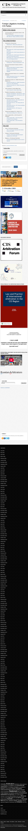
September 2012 (4, 738)
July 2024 (2, 487)
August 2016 (3, 657)
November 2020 (4, 558)
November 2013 (4, 711)
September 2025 (4, 464)
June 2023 (3, 504)
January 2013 (3, 730)
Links (16, 821)
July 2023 (2, 502)
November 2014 (4, 688)
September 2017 (4, 632)
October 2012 (3, 736)
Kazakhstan (11, 794)
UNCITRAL (24, 802)
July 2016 (2, 659)
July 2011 (2, 763)
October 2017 (3, 630)
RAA (15, 797)
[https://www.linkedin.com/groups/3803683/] (10, 157)
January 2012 (3, 753)
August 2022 (3, 518)
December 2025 (4, 462)
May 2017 (2, 640)
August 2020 (3, 564)
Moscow (23, 796)
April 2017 (3, 641)
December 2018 (4, 603)
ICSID (23, 791)
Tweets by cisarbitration (5, 387)
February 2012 (3, 752)
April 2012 (3, 748)
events (2, 791)
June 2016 (3, 661)
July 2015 (2, 674)
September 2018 (4, 609)
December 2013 (4, 709)
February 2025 (3, 475)
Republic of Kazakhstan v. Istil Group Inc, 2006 (16, 93)
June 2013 (3, 721)
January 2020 (3, 578)
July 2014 (2, 696)
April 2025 (3, 473)
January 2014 (3, 707)
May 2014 (2, 699)
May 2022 (2, 524)
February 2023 (3, 508)
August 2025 (3, 466)
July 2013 (2, 719)
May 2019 (2, 593)
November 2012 (4, 734)
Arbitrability (3, 784)
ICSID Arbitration (4, 793)
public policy (11, 797)
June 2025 (3, 470)
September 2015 (4, 672)
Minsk (11, 796)
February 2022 (3, 529)
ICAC (18, 791)
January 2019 (3, 601)
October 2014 (3, 690)
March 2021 (3, 551)
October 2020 (3, 560)
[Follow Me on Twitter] (8, 157)
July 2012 (2, 742)
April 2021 (3, 549)
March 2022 (3, 528)
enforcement (4, 790)
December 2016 (4, 649)
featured (13, 791)
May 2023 (2, 506)
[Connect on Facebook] (6, 157)
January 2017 (3, 647)
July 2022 (2, 520)
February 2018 (3, 622)
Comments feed (4, 811)
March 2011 (3, 771)
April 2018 (3, 618)
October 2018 (3, 607)
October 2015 (3, 670)
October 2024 (3, 483)
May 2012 (2, 746)
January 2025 (3, 477)
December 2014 (4, 686)
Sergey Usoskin (17, 800)
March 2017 (3, 643)
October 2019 (3, 584)
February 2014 (3, 705)
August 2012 (3, 740)
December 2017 (4, 626)
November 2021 (4, 535)
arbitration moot (6, 785)
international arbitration (14, 793)
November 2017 (4, 628)
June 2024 (3, 489)
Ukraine (19, 802)
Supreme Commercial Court (11, 802)
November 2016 (4, 651)
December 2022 (4, 510)
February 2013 (3, 728)
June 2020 (3, 568)
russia (9, 799)
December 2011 (4, 755)
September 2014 (4, 692)
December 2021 (4, 533)
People (8, 821)
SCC (4, 800)
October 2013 (3, 713)
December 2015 (4, 667)
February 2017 (3, 645)
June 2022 (3, 522)
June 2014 (3, 697)
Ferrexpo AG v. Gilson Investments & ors (15, 62)
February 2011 (3, 773)
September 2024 (4, 485)
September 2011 (4, 761)
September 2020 (4, 562)
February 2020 (3, 576)
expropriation (6, 791)
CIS (15, 785)
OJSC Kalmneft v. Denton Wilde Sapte (14, 90)
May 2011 (2, 767)
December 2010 (4, 777)
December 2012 (4, 732)
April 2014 (3, 701)
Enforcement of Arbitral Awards (16, 790)
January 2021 (3, 555)
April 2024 (3, 493)
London (18, 794)
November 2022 (4, 512)
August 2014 (3, 694)
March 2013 (3, 726)
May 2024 (2, 491)
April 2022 (3, 526)
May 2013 (2, 723)
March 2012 (3, 750)
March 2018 (3, 620)
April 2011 (3, 769)
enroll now (3, 366)
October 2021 (3, 537)
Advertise (19, 821)
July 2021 (2, 543)
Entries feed (3, 810)
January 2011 (3, 775)
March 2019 (3, 597)
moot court (19, 796)
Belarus (12, 785)
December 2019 (4, 580)
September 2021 (4, 539)
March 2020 (3, 574)
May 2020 (2, 570)
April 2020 (3, 572)
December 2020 (4, 556)
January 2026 (3, 460)
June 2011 (3, 765)
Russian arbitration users (17, 799)
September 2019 (4, 585)
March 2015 (3, 682)
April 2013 (3, 724)
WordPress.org (3, 813)
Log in (2, 808)
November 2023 (4, 499)
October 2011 (3, 759)
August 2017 (3, 634)
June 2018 (3, 614)
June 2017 (3, 638)
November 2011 (4, 757)
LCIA (15, 794)
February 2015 (3, 684)
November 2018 (4, 605)
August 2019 (3, 587)
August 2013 (3, 717)
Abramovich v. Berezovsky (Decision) (14, 44)
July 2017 (2, 636)
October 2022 (3, 514)
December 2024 (4, 479)
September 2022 (4, 516)
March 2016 (3, 665)
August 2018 (3, 611)
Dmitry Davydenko (6, 20)
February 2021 (3, 553)
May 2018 (2, 616)
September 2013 (4, 715)
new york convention (4, 797)
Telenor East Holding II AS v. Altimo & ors (14, 112)
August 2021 (3, 541)
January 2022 (3, 531)
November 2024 (4, 481)
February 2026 (3, 458)
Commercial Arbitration (10, 145)
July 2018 (2, 612)
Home (2, 821)
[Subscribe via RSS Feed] (4, 157)
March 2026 (3, 456)
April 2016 (3, 663)
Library (15, 145)
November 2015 (4, 668)
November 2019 (4, 582)
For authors (12, 821)
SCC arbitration (9, 800)
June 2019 (3, 591)
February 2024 (3, 495)
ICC (21, 791)
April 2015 (3, 680)
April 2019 (3, 595)
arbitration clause (18, 784)
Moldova (14, 796)
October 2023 (3, 500)
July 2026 (2, 450)
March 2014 (3, 703)
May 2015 (2, 678)
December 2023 (4, 497)
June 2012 (3, 744)
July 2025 (2, 468)
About (5, 821)
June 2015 (3, 676)
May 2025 (2, 472)
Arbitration (10, 784)
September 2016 (4, 655)
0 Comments (24, 20)
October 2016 (3, 653)
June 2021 (3, 545)
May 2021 (2, 547)
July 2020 (2, 566)
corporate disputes (8, 788)
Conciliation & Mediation (13, 787)
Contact (2, 822)
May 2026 (2, 452)
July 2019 (2, 589)
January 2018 (3, 624)
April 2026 (3, 454)
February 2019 (3, 599)
